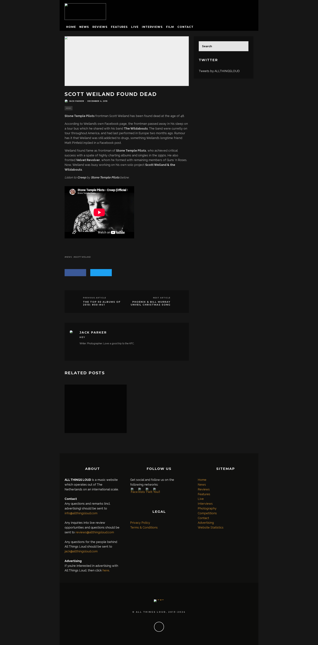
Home (71, 26)
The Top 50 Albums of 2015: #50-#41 (102, 303)
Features (119, 26)
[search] (243, 46)
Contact (185, 26)
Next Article (161, 298)
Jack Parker (76, 101)
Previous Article (94, 298)
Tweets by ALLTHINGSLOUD (219, 71)
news (69, 257)
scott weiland (83, 257)
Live (135, 26)
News (84, 26)
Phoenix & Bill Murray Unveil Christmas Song (150, 303)
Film (170, 26)
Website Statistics (210, 527)
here (106, 570)
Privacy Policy (140, 522)
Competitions (207, 513)
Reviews (99, 26)
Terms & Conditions (144, 527)
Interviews (152, 26)
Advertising (206, 522)
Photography (207, 508)
